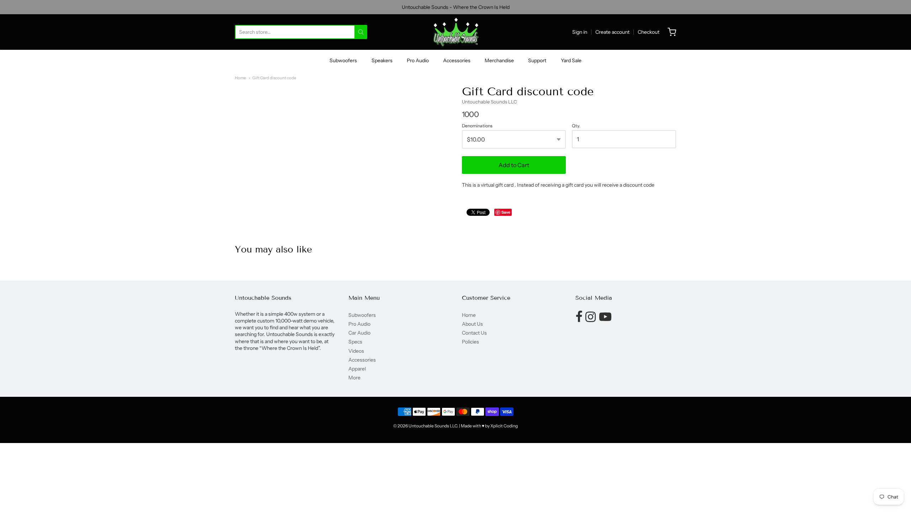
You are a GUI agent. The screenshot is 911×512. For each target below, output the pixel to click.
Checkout (648, 32)
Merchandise (499, 60)
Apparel (357, 369)
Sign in (579, 32)
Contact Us (474, 333)
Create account (612, 32)
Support (537, 60)
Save (505, 212)
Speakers (382, 60)
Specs (355, 341)
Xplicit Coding (504, 425)
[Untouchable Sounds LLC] (456, 32)
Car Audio (359, 333)
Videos (356, 351)
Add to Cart (514, 165)
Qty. (576, 125)
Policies (470, 341)
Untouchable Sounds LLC (489, 102)
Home (240, 77)
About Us (472, 324)
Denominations (477, 125)
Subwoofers (343, 60)
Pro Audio (418, 60)
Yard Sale (571, 60)
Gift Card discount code (274, 77)
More (354, 377)
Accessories (456, 60)
